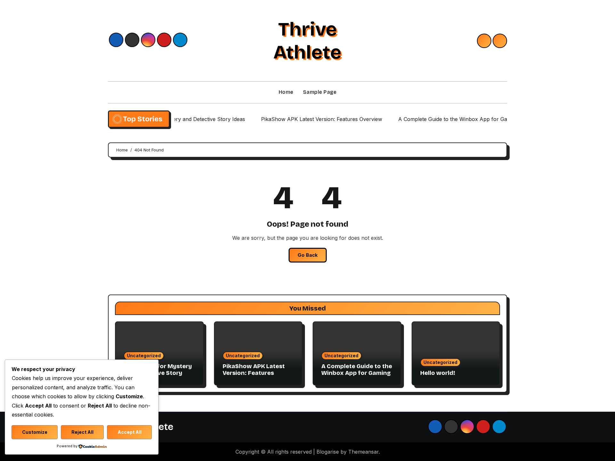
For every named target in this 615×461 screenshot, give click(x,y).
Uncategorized (144, 355)
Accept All (130, 432)
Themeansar (363, 452)
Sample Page (320, 92)
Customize (34, 432)
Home (286, 92)
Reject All (82, 432)
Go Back (308, 255)
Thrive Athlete (307, 41)
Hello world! (437, 372)
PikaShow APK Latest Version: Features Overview (254, 373)
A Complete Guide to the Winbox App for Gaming (356, 370)
